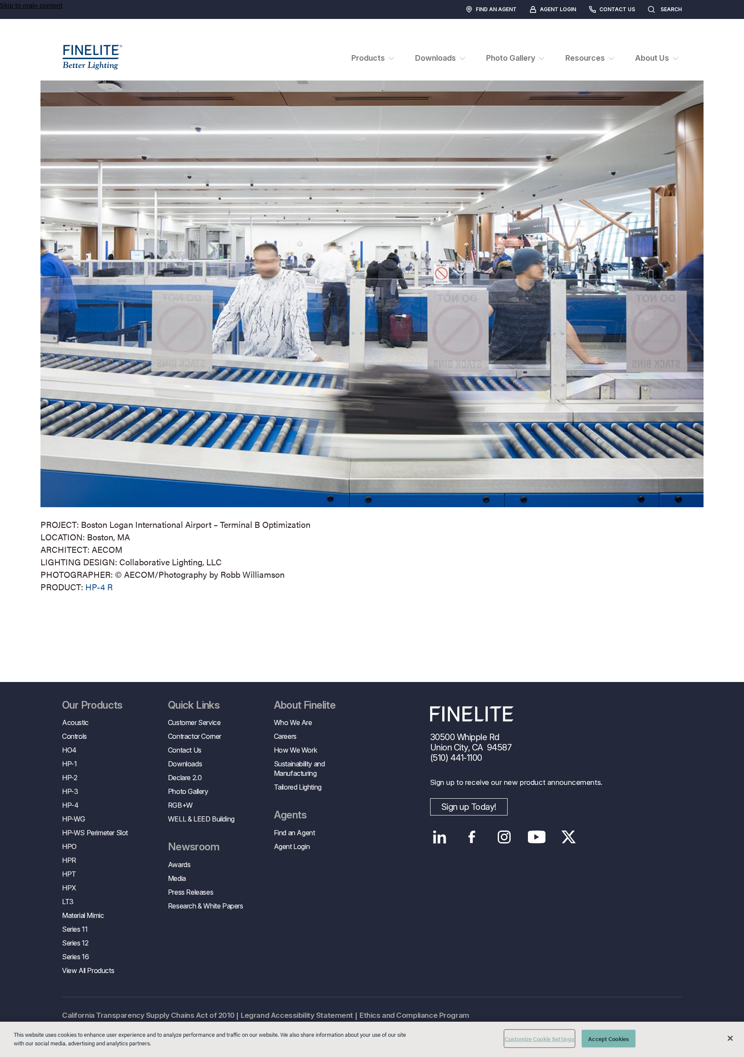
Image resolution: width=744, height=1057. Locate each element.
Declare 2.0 (185, 777)
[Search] (690, 9)
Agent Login (558, 9)
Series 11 (74, 929)
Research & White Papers (205, 906)
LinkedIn (440, 837)
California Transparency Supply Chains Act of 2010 (148, 1015)
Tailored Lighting (298, 787)
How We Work (295, 750)
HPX (69, 887)
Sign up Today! (468, 807)
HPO (69, 846)
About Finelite (305, 705)
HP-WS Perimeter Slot (95, 832)
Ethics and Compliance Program (414, 1015)
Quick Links (194, 705)
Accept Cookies (608, 1039)
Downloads (185, 763)
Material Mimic (83, 915)
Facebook (472, 837)
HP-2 (69, 777)
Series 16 (75, 956)
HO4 (69, 750)
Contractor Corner (194, 736)
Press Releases (190, 892)
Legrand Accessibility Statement (297, 1015)
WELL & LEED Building (201, 819)
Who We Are (293, 722)
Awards (179, 864)
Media (177, 878)
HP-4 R (99, 586)
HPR (69, 860)
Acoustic (75, 722)
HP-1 (69, 763)
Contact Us (617, 9)
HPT (69, 874)
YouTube (536, 837)
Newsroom (193, 847)
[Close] (730, 1038)
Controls (74, 736)
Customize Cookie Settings (539, 1039)
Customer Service (194, 722)
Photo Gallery (188, 791)
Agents (290, 815)
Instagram (504, 837)
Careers (285, 736)
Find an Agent (496, 9)
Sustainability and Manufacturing (299, 768)
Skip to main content (31, 5)
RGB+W (180, 805)
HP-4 (70, 805)
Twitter (569, 837)
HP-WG (73, 819)
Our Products (92, 705)
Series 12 (75, 943)
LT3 (68, 901)
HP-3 (70, 791)
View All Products (88, 970)
